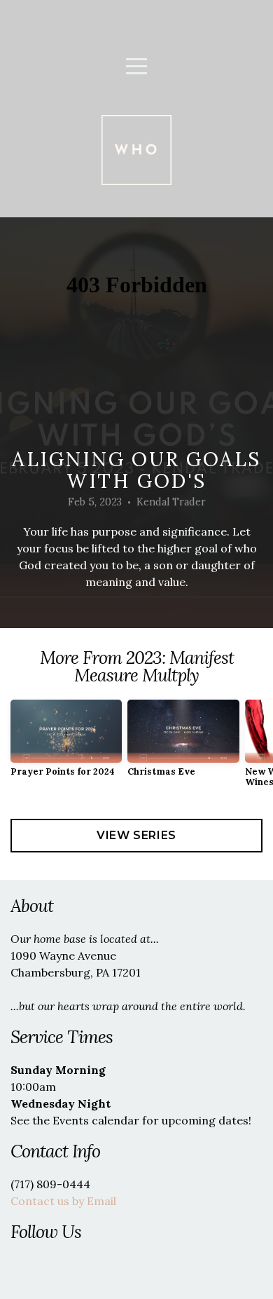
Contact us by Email (63, 1201)
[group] (66, 743)
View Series (136, 835)
